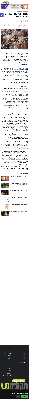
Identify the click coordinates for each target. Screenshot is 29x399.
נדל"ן (24, 370)
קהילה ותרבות (8, 370)
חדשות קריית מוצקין (7, 353)
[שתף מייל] (9, 25)
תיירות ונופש (9, 373)
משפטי (24, 368)
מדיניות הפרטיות (15, 393)
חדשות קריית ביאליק (7, 351)
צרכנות (9, 368)
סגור (18, 396)
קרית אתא (9, 355)
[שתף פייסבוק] (4, 25)
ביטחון (24, 351)
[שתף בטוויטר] (19, 25)
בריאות (24, 353)
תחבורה (9, 372)
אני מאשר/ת (24, 396)
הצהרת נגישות (23, 360)
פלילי (10, 366)
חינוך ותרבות (23, 366)
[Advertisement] (14, 279)
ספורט (24, 372)
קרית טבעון (9, 357)
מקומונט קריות (25, 11)
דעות (24, 355)
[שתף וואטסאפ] (14, 25)
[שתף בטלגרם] (24, 25)
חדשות (24, 358)
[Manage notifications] (26, 396)
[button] (2, 15)
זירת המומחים (19, 11)
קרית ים (9, 358)
